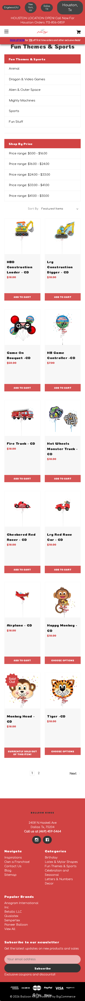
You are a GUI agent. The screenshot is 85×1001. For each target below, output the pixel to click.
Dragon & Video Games (27, 79)
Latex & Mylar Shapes (61, 861)
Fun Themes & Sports (61, 866)
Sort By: (33, 208)
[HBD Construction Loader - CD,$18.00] (22, 236)
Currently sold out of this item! (22, 753)
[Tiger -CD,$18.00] (63, 690)
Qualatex (11, 916)
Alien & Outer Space (25, 90)
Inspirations (13, 857)
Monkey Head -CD (21, 718)
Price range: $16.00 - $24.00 (29, 164)
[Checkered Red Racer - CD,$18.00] (22, 509)
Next (73, 773)
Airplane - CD (19, 625)
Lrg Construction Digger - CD (60, 266)
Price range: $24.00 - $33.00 (29, 174)
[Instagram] (36, 840)
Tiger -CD (56, 716)
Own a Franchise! (17, 861)
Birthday (51, 857)
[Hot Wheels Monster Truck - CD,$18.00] (63, 418)
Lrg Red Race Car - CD (59, 536)
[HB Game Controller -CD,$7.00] (63, 327)
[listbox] (60, 209)
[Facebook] (47, 840)
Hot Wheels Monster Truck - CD (62, 448)
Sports (14, 111)
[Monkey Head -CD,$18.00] (22, 690)
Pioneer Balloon (16, 924)
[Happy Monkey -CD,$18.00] (63, 600)
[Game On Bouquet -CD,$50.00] (22, 327)
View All (9, 929)
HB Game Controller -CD (61, 354)
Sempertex (12, 920)
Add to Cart (22, 296)
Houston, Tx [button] (70, 7)
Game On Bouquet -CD (19, 354)
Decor (49, 883)
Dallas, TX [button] (47, 7)
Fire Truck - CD (21, 443)
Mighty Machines (22, 100)
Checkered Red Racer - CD (21, 536)
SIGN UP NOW (14, 40)
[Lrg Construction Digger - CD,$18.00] (63, 236)
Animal (14, 68)
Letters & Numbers (59, 879)
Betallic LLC (13, 911)
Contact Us (12, 866)
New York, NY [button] (30, 7)
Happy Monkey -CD (62, 627)
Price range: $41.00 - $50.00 (29, 196)
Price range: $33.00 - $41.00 (29, 185)
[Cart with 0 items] (73, 30)
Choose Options (62, 660)
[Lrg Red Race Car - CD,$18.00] (63, 509)
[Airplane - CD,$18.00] (22, 600)
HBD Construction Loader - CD (19, 266)
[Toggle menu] (10, 31)
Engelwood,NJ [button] (11, 7)
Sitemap (10, 874)
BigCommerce (65, 996)
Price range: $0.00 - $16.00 (28, 153)
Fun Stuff (16, 122)
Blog (7, 870)
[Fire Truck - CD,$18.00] (22, 418)
